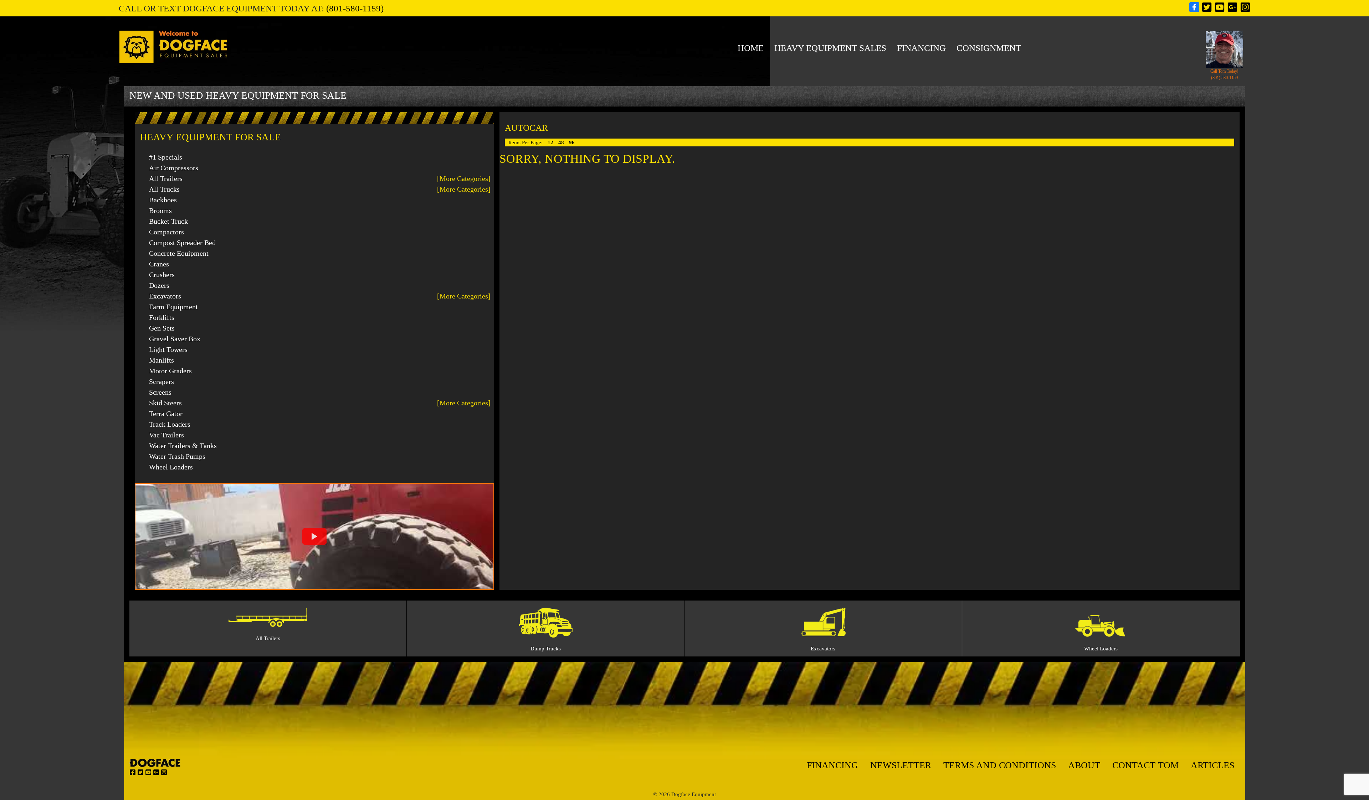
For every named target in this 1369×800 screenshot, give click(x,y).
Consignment (989, 48)
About (1084, 765)
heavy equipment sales (830, 48)
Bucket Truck (168, 221)
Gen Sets (162, 328)
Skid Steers (165, 403)
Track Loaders (169, 424)
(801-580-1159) (355, 8)
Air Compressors (173, 168)
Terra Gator (166, 413)
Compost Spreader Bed (182, 242)
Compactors (166, 232)
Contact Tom (1145, 765)
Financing (921, 48)
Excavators (165, 296)
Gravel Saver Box (174, 339)
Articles (1212, 765)
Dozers (159, 285)
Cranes (159, 264)
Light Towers (168, 349)
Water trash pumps (177, 456)
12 (551, 142)
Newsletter (900, 765)
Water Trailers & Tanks (183, 446)
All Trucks (164, 189)
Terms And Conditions (999, 765)
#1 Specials (165, 157)
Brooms (160, 210)
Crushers (162, 275)
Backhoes (163, 200)
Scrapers (161, 381)
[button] (314, 536)
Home (751, 48)
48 (561, 142)
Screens (160, 392)
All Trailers (166, 178)
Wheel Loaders (171, 467)
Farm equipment (173, 307)
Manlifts (161, 360)
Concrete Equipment (179, 253)
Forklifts (161, 317)
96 (572, 142)
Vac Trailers (166, 435)
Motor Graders (170, 371)
